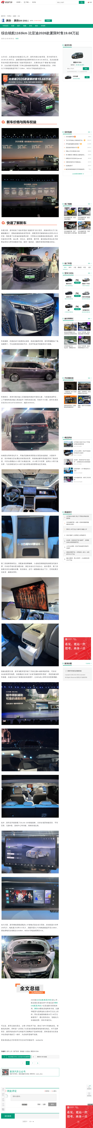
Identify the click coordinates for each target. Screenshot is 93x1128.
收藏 (3, 1100)
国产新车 (16, 1051)
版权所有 (84, 677)
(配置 (46, 1000)
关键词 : (4, 1051)
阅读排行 (68, 512)
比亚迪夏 (40, 1000)
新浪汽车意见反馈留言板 (75, 671)
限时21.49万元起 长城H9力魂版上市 (76, 529)
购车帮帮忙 (69, 319)
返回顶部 (89, 1101)
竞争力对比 (69, 273)
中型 (84, 267)
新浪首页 (89, 1087)
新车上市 (9, 1051)
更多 (90, 132)
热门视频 (68, 204)
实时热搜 (68, 132)
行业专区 (89, 663)
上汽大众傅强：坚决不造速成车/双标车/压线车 (77, 547)
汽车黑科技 (69, 378)
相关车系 (68, 45)
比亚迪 (27, 1051)
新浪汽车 (7, 2)
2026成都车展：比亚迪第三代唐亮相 (32, 1121)
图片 (18, 26)
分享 (3, 1105)
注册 (44, 1104)
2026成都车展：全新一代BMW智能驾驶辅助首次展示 (77, 523)
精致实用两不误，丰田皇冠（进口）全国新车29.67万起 (77, 553)
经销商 (43, 26)
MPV (70, 267)
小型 (75, 267)
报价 (36, 26)
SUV (65, 267)
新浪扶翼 (68, 663)
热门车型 (68, 263)
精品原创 (68, 438)
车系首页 (5, 26)
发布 (52, 1104)
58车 (17, 38)
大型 (89, 267)
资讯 (30, 26)
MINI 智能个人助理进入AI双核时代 (76, 535)
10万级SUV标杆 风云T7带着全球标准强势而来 (77, 517)
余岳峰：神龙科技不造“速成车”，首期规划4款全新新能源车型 (77, 541)
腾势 (8, 20)
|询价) (50, 1000)
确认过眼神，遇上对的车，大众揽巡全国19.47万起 (77, 559)
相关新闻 (89, 1094)
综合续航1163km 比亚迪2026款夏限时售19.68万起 (16, 1057)
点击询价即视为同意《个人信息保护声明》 (77, 71)
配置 (12, 26)
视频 (24, 26)
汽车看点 (9, 16)
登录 (39, 1104)
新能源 (22, 1051)
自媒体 (14, 16)
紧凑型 (80, 267)
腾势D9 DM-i (21, 20)
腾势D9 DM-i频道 (40, 1056)
